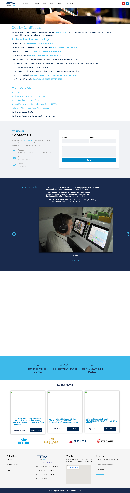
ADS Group (16, 92)
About (8, 467)
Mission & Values (11, 465)
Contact (8, 473)
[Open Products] (29, 4)
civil (24, 140)
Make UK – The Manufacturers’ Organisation (30, 108)
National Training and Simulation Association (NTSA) (34, 104)
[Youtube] (123, 3)
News (8, 470)
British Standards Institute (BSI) (25, 100)
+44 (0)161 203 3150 (45, 463)
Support (8, 462)
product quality (62, 32)
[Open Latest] (54, 4)
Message (65, 145)
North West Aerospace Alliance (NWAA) (28, 96)
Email (92, 138)
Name (64, 138)
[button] (14, 234)
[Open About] (63, 4)
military (30, 140)
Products (9, 459)
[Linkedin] (127, 3)
